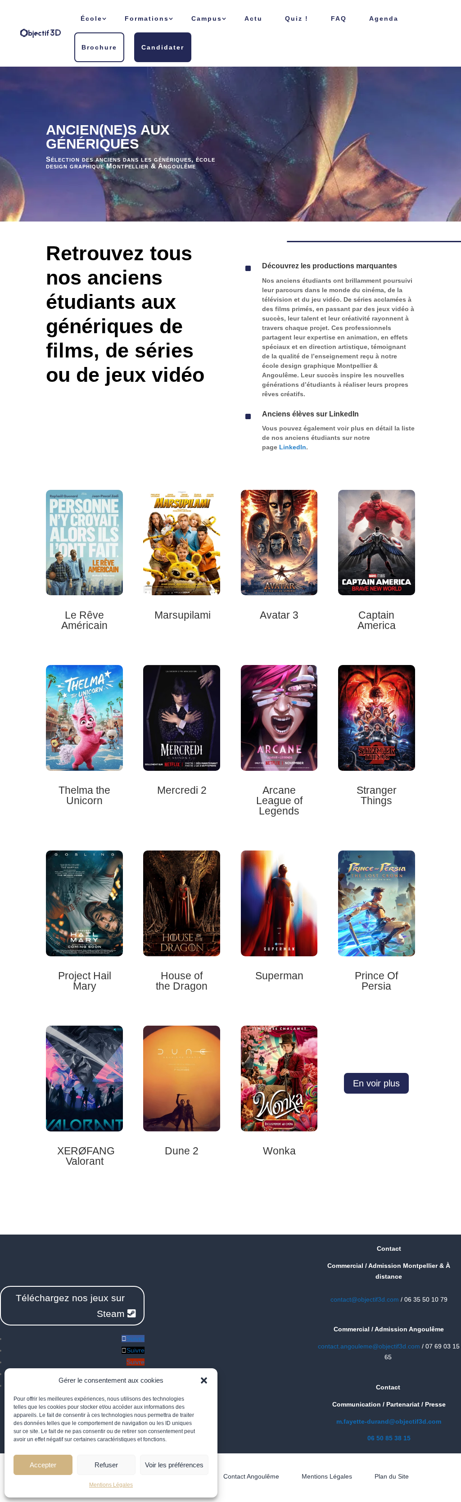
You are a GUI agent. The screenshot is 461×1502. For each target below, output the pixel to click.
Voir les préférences (174, 1465)
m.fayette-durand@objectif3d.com (388, 1421)
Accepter (43, 1465)
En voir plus (376, 1083)
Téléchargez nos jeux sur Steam (70, 1306)
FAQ (339, 18)
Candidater (162, 47)
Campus (206, 18)
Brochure (99, 47)
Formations (147, 18)
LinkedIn (292, 447)
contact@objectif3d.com (364, 1299)
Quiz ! (296, 18)
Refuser (106, 1465)
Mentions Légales (111, 1485)
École (91, 18)
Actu (253, 18)
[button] (203, 1380)
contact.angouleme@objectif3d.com (369, 1346)
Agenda (383, 18)
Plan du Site (392, 1476)
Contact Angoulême (251, 1476)
